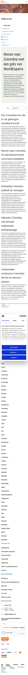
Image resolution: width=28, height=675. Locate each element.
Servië (3, 532)
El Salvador (4, 382)
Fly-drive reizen (6, 555)
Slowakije (4, 540)
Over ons (2, 665)
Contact (22, 664)
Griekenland (5, 405)
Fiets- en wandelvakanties (9, 566)
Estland (3, 386)
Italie (2, 435)
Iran (2, 431)
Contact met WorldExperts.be (10, 582)
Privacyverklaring (14, 627)
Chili (2, 363)
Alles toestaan (14, 347)
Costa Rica (4, 375)
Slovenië (3, 536)
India (2, 423)
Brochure (4, 586)
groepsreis (13, 93)
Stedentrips (4, 563)
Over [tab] (23, 320)
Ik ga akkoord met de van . (14, 627)
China (3, 367)
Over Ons (4, 593)
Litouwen (4, 468)
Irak (2, 427)
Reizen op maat (6, 597)
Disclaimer (4, 578)
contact (7, 297)
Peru (2, 513)
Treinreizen (4, 559)
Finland (3, 397)
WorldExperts (22, 627)
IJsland (3, 420)
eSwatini (4, 390)
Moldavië (4, 476)
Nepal (3, 487)
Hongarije (4, 416)
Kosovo (3, 450)
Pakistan (4, 510)
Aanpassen (13, 352)
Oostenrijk (4, 506)
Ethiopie (3, 393)
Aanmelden (4, 638)
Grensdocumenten (6, 590)
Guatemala (4, 408)
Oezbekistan (5, 498)
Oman (3, 502)
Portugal (4, 521)
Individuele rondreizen (8, 551)
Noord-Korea (5, 491)
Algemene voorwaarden (12, 667)
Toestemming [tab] (5, 320)
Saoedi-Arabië (5, 528)
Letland (3, 461)
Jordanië (4, 438)
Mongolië (4, 480)
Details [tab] (14, 320)
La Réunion (4, 457)
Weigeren (14, 357)
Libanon (3, 465)
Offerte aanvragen (8, 665)
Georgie (3, 401)
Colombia (4, 371)
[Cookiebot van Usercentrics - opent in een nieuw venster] (19, 316)
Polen (3, 517)
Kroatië (3, 453)
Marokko (4, 472)
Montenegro (5, 483)
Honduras (4, 412)
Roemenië (4, 525)
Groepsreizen (5, 548)
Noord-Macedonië (6, 495)
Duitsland (4, 378)
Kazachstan (5, 442)
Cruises (3, 570)
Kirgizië (3, 446)
